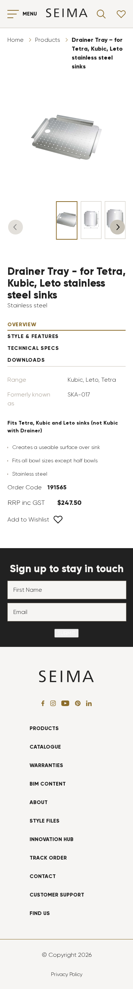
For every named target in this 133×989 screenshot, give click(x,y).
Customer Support (57, 895)
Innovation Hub (52, 839)
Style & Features (33, 336)
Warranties (46, 765)
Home (15, 39)
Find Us (40, 913)
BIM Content (48, 784)
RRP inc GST (26, 502)
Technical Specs (33, 348)
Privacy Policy (66, 974)
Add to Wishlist (28, 519)
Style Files (44, 821)
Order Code (24, 487)
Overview (22, 324)
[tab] (66, 325)
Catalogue (45, 747)
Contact (43, 876)
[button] (15, 227)
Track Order (48, 858)
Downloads (26, 360)
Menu (30, 14)
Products (47, 39)
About (39, 802)
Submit (66, 633)
